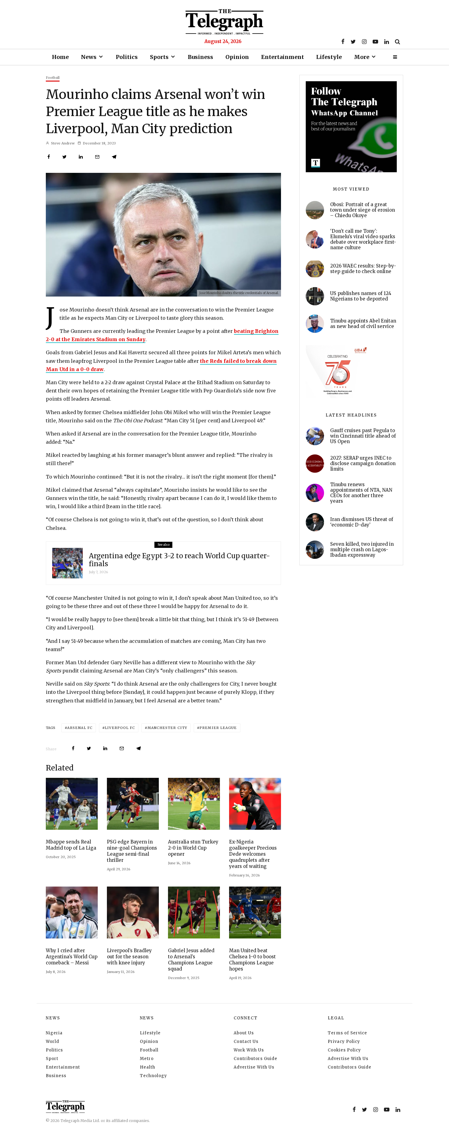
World (52, 1041)
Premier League (218, 728)
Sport (52, 1058)
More (361, 56)
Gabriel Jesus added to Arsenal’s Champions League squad (191, 960)
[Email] (97, 157)
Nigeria (54, 1033)
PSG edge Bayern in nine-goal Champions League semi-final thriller (132, 851)
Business (200, 56)
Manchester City (168, 728)
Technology (153, 1075)
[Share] (48, 157)
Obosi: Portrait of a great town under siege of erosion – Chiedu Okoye (362, 210)
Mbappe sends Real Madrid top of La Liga (71, 845)
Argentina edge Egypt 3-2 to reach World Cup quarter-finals (179, 560)
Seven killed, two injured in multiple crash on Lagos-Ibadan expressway (362, 549)
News (89, 56)
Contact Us (246, 1041)
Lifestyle (329, 56)
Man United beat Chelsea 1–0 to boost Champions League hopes (252, 960)
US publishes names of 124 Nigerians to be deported (360, 296)
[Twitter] (353, 42)
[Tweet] (64, 157)
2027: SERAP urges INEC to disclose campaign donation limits (363, 463)
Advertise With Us (254, 1067)
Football (53, 77)
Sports (159, 56)
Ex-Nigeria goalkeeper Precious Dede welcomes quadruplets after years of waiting (253, 854)
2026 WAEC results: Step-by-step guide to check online (363, 268)
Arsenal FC (80, 728)
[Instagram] (364, 42)
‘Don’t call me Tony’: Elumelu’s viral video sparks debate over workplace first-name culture (363, 239)
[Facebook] (343, 42)
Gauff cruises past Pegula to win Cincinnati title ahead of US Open (363, 436)
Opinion (237, 56)
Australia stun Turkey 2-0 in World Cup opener (193, 848)
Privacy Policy (344, 1041)
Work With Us (249, 1050)
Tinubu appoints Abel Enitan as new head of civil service (363, 323)
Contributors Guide (255, 1058)
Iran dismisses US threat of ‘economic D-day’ (361, 522)
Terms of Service (347, 1033)
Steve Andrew (62, 143)
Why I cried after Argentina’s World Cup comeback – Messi (71, 957)
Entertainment (282, 56)
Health (147, 1067)
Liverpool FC (120, 728)
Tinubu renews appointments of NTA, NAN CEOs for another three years (361, 493)
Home (60, 56)
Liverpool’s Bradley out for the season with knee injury (129, 957)
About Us (244, 1033)
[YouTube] (375, 42)
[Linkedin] (386, 42)
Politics (127, 56)
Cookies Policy (344, 1050)
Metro (147, 1058)
